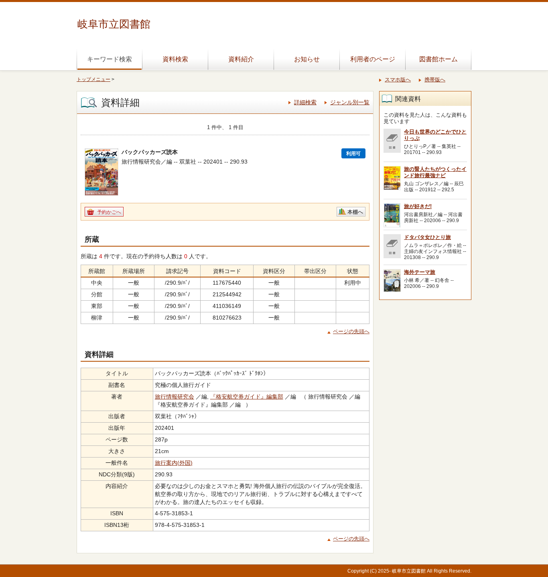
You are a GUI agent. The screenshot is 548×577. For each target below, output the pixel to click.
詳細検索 (305, 102)
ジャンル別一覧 (349, 102)
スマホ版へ (398, 80)
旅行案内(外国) (174, 463)
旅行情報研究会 (174, 396)
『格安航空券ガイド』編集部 (246, 396)
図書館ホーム (438, 59)
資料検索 (175, 59)
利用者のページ (372, 59)
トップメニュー (93, 79)
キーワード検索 (109, 59)
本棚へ (355, 212)
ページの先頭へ (351, 331)
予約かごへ (109, 212)
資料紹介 (241, 59)
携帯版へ (434, 80)
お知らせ (307, 59)
